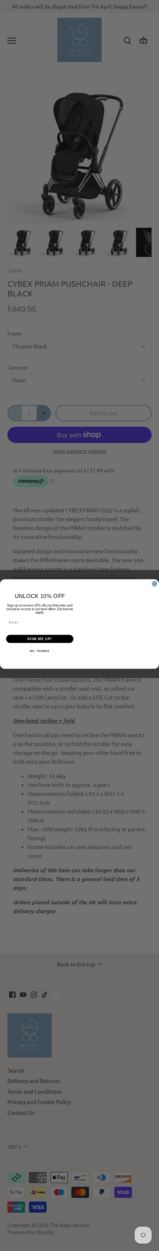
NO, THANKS (39, 651)
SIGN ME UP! (39, 638)
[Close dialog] (154, 583)
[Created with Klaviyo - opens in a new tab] (79, 670)
